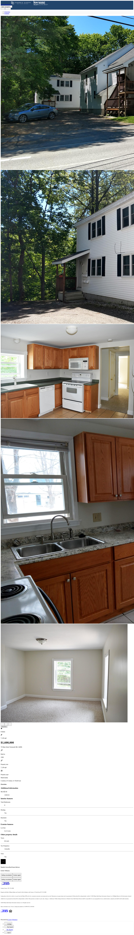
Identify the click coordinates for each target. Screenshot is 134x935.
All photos (4, 726)
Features (6, 13)
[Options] (2, 724)
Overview (7, 12)
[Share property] (10, 724)
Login (2, 8)
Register (8, 8)
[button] (67, 93)
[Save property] (6, 724)
